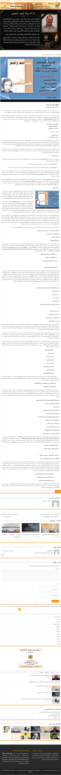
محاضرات (58, 627)
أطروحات (58, 631)
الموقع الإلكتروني (55, 595)
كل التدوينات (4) (56, 718)
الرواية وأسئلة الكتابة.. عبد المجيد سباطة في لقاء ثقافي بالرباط (36, 699)
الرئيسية (58, 55)
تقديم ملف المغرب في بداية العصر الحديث (10, 515)
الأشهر (52, 672)
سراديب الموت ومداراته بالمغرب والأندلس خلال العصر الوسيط (49, 515)
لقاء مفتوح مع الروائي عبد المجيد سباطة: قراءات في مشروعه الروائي (44, 682)
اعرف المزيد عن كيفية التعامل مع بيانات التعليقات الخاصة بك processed (17, 606)
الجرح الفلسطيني (56, 714)
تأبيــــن (58, 644)
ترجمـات (58, 639)
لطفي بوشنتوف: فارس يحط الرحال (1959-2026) (40, 675)
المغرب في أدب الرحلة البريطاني (50, 534)
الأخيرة (57, 672)
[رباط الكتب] (30, 5)
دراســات (58, 622)
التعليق (57, 569)
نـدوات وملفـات (57, 624)
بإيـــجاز (58, 641)
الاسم (57, 584)
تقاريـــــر (58, 634)
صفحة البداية (57, 617)
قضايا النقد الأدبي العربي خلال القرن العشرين (49, 712)
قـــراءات (53, 55)
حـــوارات (58, 629)
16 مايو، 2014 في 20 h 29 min (8, 551)
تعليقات (47, 672)
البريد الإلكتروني (55, 589)
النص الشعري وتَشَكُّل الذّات (54, 716)
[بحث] (19, 609)
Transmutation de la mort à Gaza (31, 534)
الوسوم (41, 672)
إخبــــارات (58, 636)
